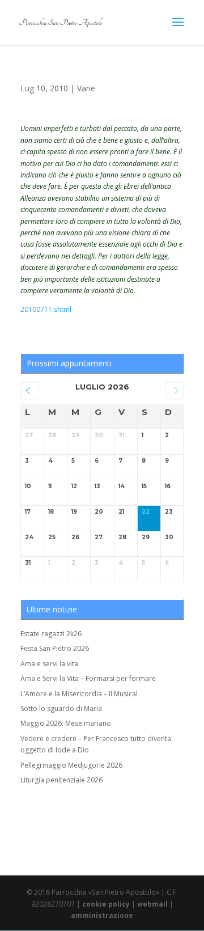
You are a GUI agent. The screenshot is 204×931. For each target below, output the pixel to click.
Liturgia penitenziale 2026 (61, 780)
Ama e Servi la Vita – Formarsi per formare (88, 678)
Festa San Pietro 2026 (54, 648)
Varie (86, 88)
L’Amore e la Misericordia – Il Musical (79, 694)
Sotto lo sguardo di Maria (61, 708)
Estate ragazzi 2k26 (51, 633)
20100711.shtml (45, 309)
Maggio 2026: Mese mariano (65, 723)
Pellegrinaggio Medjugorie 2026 (71, 765)
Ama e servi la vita (49, 663)
